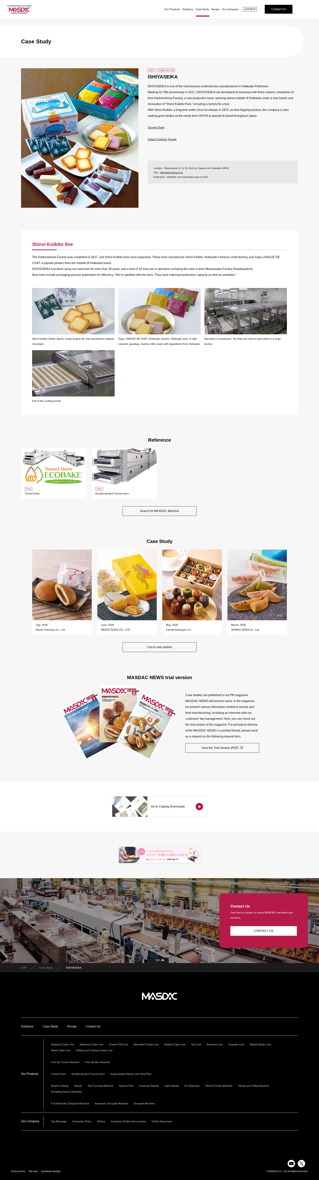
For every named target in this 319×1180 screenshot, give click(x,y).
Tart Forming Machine (100, 1085)
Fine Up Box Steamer (97, 1062)
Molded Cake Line (175, 1044)
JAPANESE (250, 9)
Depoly (78, 1085)
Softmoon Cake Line (91, 1044)
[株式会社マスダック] (19, 9)
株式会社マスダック (159, 996)
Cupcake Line (236, 1044)
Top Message (59, 1121)
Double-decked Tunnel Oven (88, 1073)
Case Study (202, 9)
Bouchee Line (215, 1044)
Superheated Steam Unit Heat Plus (130, 1073)
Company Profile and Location (128, 1121)
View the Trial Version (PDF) (220, 747)
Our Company (230, 9)
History (101, 1121)
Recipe (215, 9)
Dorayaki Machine (144, 1103)
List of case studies (159, 647)
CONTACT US (263, 930)
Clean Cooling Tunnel (162, 139)
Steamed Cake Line (62, 1044)
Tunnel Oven (156, 127)
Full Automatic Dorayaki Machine (70, 1103)
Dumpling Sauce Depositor (66, 1091)
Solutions (187, 9)
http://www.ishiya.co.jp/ (171, 172)
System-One (126, 1085)
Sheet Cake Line (60, 1050)
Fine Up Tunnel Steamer (65, 1062)
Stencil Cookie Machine (219, 1085)
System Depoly (59, 1085)
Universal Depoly (149, 1085)
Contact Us (278, 9)
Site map (33, 1171)
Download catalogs (51, 1171)
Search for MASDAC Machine (159, 511)
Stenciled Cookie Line (146, 1044)
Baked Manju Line (260, 1044)
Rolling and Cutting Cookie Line (94, 1050)
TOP (23, 967)
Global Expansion (162, 1121)
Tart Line (196, 1044)
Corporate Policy (82, 1121)
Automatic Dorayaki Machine (111, 1103)
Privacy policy (18, 1171)
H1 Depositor (192, 1085)
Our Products (172, 9)
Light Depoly (171, 1085)
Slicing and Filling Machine (253, 1085)
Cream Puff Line (118, 1044)
